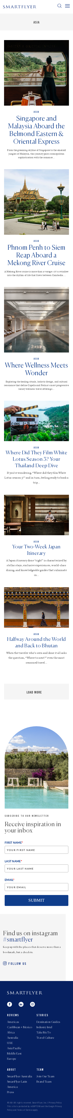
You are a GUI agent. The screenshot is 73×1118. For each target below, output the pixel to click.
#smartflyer (18, 940)
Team (40, 1070)
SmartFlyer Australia (19, 1076)
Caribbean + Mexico (19, 1027)
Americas (13, 1022)
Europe (11, 1058)
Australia (12, 1037)
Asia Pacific (14, 1048)
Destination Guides (48, 1022)
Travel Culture (45, 1037)
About (11, 1070)
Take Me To (43, 1032)
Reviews (13, 1015)
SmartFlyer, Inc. (39, 1103)
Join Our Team (45, 1076)
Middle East (14, 1053)
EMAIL (9, 879)
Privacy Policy (55, 1103)
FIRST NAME (14, 842)
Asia (36, 22)
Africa (11, 1032)
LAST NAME (13, 861)
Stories (42, 1015)
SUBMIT (36, 900)
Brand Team (44, 1081)
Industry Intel (44, 1027)
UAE (10, 1043)
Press (10, 1092)
